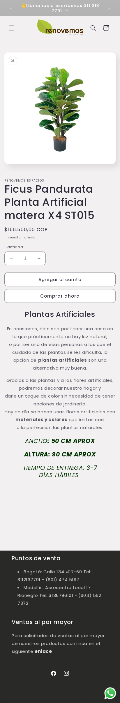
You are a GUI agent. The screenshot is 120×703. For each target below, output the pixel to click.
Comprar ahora (60, 296)
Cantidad (13, 247)
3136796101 (61, 595)
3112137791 (28, 580)
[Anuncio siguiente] (109, 8)
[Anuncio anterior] (10, 8)
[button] (11, 28)
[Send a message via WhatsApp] (110, 693)
